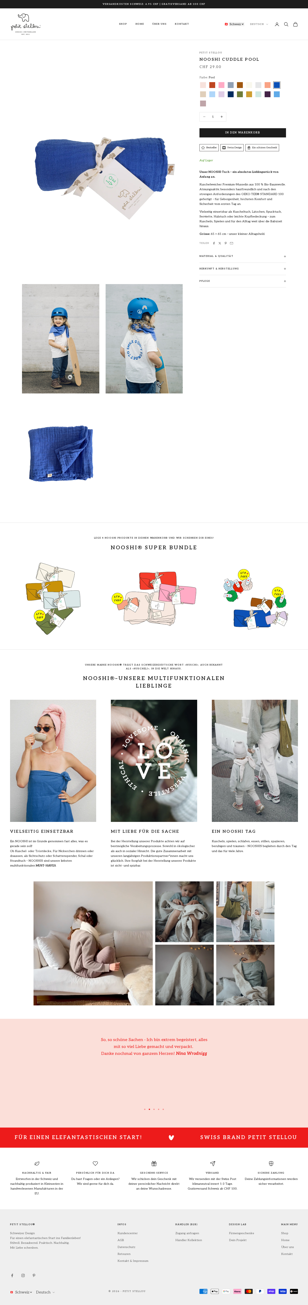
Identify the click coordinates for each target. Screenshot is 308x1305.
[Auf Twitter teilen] (219, 243)
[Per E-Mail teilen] (231, 243)
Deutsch (257, 24)
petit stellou (210, 52)
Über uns (159, 24)
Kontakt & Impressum (133, 1261)
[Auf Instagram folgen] (23, 1275)
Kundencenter (128, 1233)
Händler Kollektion (188, 1240)
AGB (121, 1240)
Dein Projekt (238, 1240)
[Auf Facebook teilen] (214, 243)
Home (140, 24)
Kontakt (182, 24)
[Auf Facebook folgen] (12, 1275)
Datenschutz (126, 1247)
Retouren (124, 1254)
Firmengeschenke (241, 1233)
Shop (123, 24)
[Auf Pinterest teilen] (225, 243)
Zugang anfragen (187, 1233)
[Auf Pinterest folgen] (34, 1275)
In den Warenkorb (242, 132)
